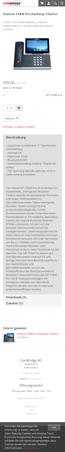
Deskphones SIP (12, 25)
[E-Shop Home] (13, 3)
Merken (10, 118)
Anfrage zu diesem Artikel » (19, 126)
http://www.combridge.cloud (31, 398)
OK (54, 427)
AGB (31, 410)
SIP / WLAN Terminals (24, 22)
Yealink (42, 22)
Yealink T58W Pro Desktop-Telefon (37, 333)
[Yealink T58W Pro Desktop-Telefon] (9, 338)
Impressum (31, 406)
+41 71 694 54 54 (35, 378)
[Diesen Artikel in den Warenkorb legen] (19, 108)
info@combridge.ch (31, 373)
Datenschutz (31, 413)
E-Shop (7, 22)
